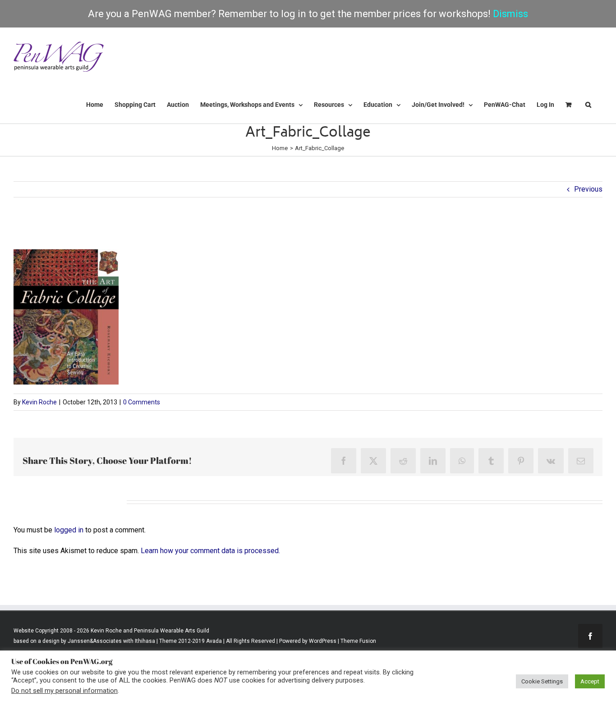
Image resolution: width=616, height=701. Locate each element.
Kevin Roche (39, 402)
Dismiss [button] (510, 13)
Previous (588, 189)
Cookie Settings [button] (542, 681)
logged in (68, 530)
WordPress (322, 641)
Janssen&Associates (95, 641)
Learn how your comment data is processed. (210, 550)
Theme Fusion (358, 641)
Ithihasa (144, 641)
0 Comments (141, 402)
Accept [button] (589, 681)
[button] (588, 105)
